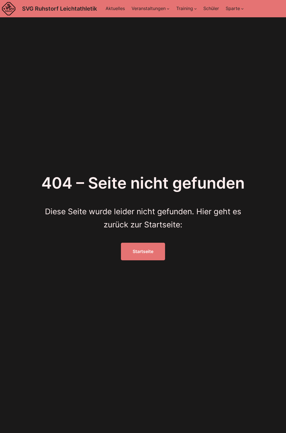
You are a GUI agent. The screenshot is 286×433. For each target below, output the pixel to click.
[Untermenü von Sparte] (242, 8)
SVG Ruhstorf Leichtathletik (59, 8)
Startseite (143, 251)
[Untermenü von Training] (195, 8)
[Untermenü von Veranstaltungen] (168, 8)
